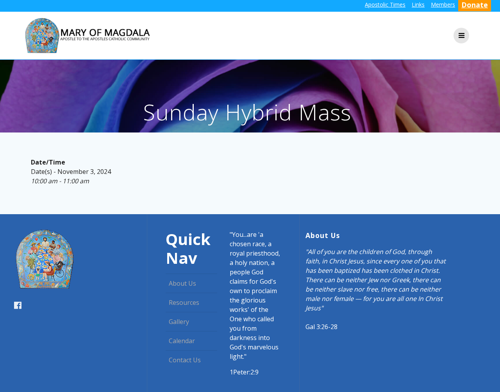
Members (443, 4)
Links (418, 4)
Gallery (179, 321)
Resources (184, 302)
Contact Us (185, 360)
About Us (182, 283)
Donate (474, 4)
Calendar (182, 341)
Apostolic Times (385, 4)
